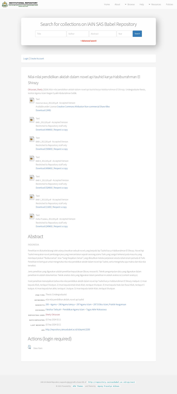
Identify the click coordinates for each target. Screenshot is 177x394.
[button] (29, 347)
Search (137, 34)
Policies (169, 4)
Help (142, 4)
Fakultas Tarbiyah (53, 309)
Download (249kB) (44, 226)
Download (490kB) (44, 168)
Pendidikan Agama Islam (73, 309)
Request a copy (61, 129)
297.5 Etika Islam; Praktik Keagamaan (109, 304)
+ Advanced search (88, 40)
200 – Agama (51, 304)
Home (107, 4)
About (117, 4)
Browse (131, 4)
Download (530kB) (44, 149)
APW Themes (78, 386)
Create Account (37, 58)
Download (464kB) (44, 129)
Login (25, 58)
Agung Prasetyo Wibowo (108, 386)
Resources (156, 4)
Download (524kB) (44, 187)
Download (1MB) (43, 110)
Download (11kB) (43, 207)
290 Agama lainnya (67, 304)
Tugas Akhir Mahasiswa (96, 309)
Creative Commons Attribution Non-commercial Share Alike (83, 106)
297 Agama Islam (84, 304)
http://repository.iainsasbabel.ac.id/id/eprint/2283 (68, 329)
